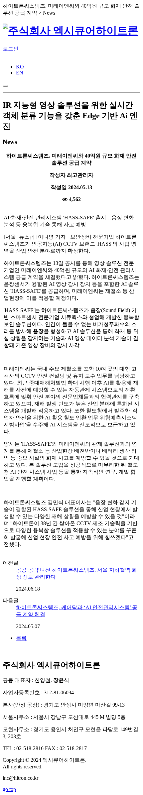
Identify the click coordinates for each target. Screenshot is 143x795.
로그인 (11, 49)
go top (9, 789)
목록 (21, 638)
